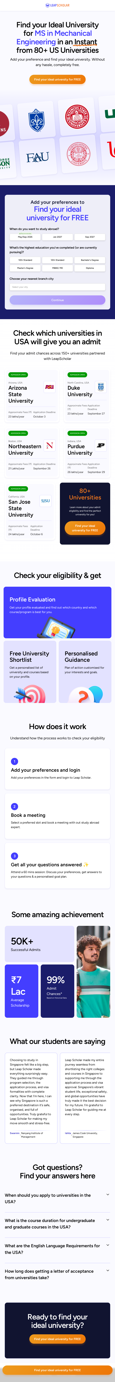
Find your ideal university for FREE (57, 79)
